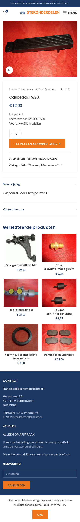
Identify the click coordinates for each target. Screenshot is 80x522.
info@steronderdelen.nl (27, 416)
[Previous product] (61, 89)
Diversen (50, 89)
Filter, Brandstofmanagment (59, 267)
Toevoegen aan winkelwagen (37, 143)
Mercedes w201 (31, 89)
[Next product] (69, 89)
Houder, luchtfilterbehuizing (59, 311)
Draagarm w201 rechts (21, 265)
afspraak (47, 454)
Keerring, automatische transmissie (21, 356)
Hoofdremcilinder (21, 310)
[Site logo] (39, 12)
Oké (40, 514)
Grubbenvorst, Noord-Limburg (23, 446)
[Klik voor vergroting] (9, 70)
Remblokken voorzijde (59, 355)
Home (13, 89)
